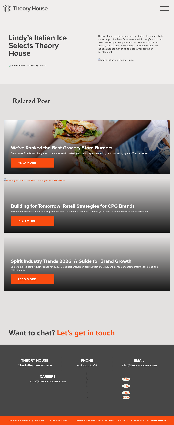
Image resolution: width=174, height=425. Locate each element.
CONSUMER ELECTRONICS (18, 420)
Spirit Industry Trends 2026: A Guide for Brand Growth (71, 261)
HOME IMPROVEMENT (59, 420)
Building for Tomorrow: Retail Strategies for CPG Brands (73, 205)
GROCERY (39, 420)
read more (27, 162)
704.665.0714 (87, 365)
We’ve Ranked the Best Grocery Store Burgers (61, 147)
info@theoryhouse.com (139, 365)
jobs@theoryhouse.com (47, 381)
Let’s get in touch (86, 332)
